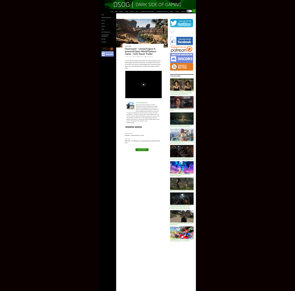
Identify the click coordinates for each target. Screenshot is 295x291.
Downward (138, 127)
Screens (121, 11)
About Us (183, 11)
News (116, 11)
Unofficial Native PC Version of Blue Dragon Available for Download (180, 175)
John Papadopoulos (139, 56)
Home (112, 11)
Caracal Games (129, 127)
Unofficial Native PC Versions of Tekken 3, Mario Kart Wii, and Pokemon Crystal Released (181, 240)
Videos (126, 11)
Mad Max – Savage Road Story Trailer (134, 134)
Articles (103, 20)
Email (132, 122)
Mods (137, 11)
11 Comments (149, 56)
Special (103, 23)
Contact (177, 11)
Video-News (128, 46)
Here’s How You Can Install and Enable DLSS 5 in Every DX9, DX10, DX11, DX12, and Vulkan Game (181, 158)
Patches (132, 11)
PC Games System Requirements (147, 11)
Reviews (171, 11)
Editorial (103, 39)
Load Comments (142, 149)
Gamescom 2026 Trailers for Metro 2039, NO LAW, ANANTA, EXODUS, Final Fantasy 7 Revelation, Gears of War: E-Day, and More (181, 207)
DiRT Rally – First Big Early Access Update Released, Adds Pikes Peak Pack (142, 140)
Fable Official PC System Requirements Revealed (182, 190)
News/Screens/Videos (106, 17)
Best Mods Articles (105, 32)
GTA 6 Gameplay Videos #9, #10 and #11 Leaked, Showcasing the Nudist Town (182, 142)
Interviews (103, 42)
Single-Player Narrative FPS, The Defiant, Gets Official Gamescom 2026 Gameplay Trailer (181, 126)
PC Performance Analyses (162, 11)
